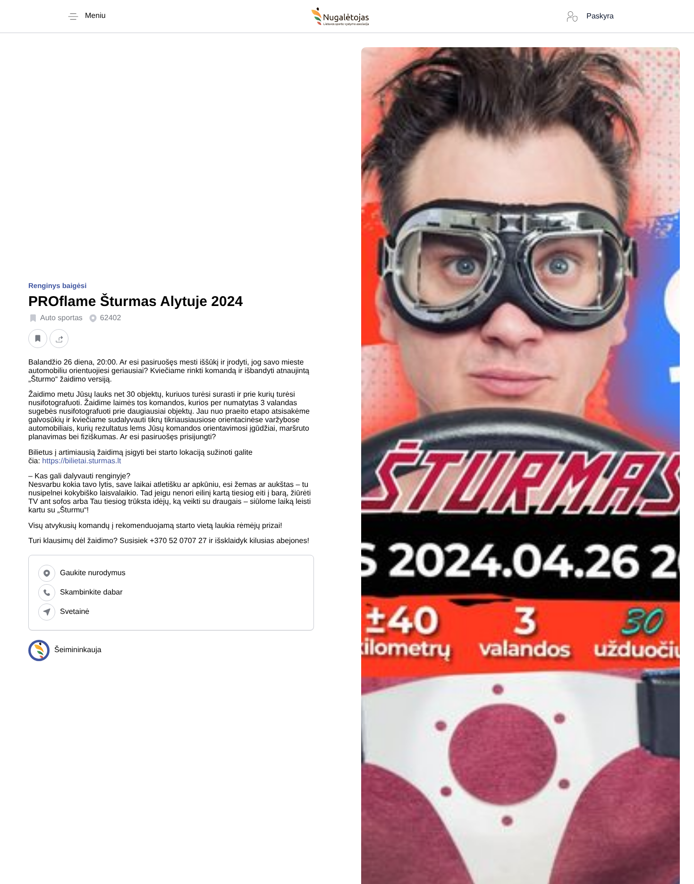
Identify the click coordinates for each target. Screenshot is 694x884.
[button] (37, 338)
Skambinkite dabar (91, 592)
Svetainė (74, 612)
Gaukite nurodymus (93, 573)
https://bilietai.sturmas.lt (81, 461)
